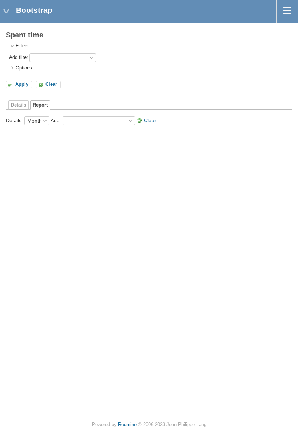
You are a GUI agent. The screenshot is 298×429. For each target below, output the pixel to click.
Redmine (127, 424)
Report (40, 105)
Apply (21, 84)
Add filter (18, 57)
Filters (22, 45)
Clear (51, 84)
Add (55, 120)
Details (18, 105)
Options (24, 68)
